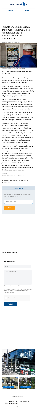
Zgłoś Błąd (10, 10)
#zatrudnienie (15, 181)
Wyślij (10, 304)
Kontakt (27, 10)
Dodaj (9, 208)
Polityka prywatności (24, 401)
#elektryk (5, 181)
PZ (6, 173)
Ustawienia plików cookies (11, 403)
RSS (17, 407)
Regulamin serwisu (13, 401)
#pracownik (6, 183)
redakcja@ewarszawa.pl (18, 396)
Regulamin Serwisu (9, 292)
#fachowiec (25, 181)
